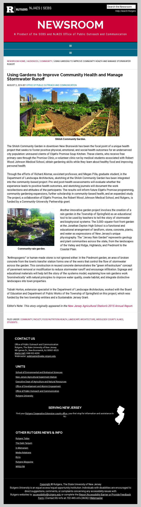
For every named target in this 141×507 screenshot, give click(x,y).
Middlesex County (106, 319)
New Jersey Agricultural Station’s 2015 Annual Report (100, 306)
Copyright (45, 484)
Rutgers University (24, 396)
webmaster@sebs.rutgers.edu (41, 356)
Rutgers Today (22, 438)
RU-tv (18, 457)
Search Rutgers (128, 11)
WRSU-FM (20, 466)
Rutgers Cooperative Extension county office (46, 413)
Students (12, 322)
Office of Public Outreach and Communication (37, 391)
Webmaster (96, 498)
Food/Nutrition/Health (54, 319)
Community (26, 319)
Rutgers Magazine (24, 462)
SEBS (47, 8)
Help (117, 11)
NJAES (34, 8)
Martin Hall (20, 353)
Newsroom (70, 24)
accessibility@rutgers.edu (47, 494)
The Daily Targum (24, 443)
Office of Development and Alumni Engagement (38, 386)
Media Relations (23, 452)
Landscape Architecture (81, 319)
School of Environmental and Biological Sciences (39, 372)
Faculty (37, 319)
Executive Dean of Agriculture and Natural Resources (41, 382)
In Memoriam (22, 448)
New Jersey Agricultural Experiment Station (36, 377)
